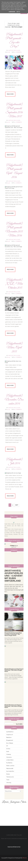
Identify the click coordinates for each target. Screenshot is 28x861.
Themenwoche (10, 777)
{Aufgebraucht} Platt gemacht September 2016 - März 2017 (14, 110)
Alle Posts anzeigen (16, 27)
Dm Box (8, 748)
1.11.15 (8, 293)
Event (7, 751)
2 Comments (18, 122)
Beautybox (8, 737)
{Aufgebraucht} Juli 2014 (14, 461)
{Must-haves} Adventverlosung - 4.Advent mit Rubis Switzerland (13, 575)
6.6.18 (8, 52)
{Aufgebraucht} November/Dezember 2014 (14, 400)
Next (16, 505)
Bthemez (24, 857)
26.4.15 (8, 357)
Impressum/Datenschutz (14, 846)
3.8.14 (8, 469)
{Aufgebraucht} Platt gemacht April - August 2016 (14, 171)
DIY (7, 745)
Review (8, 774)
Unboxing (8, 782)
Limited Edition (10, 760)
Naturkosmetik (9, 768)
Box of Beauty (9, 743)
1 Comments (18, 52)
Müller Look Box (10, 765)
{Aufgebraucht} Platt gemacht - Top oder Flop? (14, 40)
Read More (10, 94)
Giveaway (8, 754)
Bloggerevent (9, 740)
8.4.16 (8, 241)
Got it (18, 11)
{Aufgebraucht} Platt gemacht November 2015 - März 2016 (14, 229)
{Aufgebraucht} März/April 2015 (14, 347)
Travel (7, 779)
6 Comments (18, 409)
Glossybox (9, 757)
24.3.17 (8, 122)
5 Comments (18, 469)
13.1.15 (8, 409)
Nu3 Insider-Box (10, 771)
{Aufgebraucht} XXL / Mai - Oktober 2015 (14, 284)
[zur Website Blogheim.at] (14, 547)
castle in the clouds (14, 50)
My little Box (9, 762)
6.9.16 (8, 183)
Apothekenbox (9, 731)
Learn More (12, 11)
